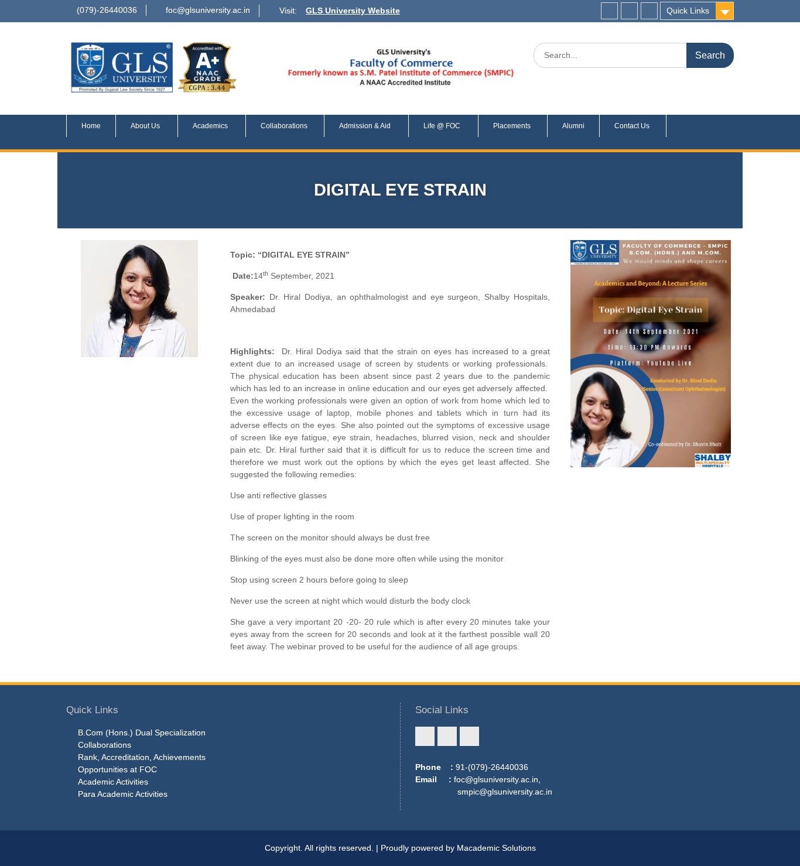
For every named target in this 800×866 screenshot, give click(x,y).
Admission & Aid (365, 126)
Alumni (573, 126)
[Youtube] (649, 10)
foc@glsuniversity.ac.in (208, 10)
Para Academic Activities (122, 794)
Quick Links (687, 10)
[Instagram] (629, 10)
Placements (512, 126)
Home (91, 126)
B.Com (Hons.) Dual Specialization (142, 732)
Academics (210, 126)
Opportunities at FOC (117, 769)
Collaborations (285, 126)
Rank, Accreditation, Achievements (142, 757)
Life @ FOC (441, 126)
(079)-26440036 (107, 10)
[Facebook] (609, 10)
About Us (145, 126)
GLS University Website (353, 10)
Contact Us (632, 126)
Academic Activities (113, 781)
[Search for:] (634, 55)
